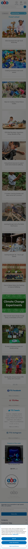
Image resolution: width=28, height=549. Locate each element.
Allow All (14, 538)
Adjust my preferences (14, 546)
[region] (14, 537)
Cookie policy (15, 534)
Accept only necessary (14, 542)
